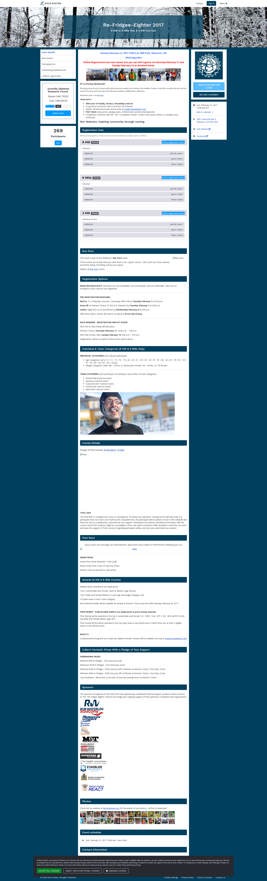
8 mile (121, 450)
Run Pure (94, 269)
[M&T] (133, 739)
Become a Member (209, 94)
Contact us (220, 877)
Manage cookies (117, 870)
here (101, 95)
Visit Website (203, 129)
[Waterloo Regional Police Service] (133, 777)
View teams (47, 58)
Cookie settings (171, 877)
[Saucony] (133, 713)
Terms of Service (204, 877)
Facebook (201, 136)
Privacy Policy (187, 877)
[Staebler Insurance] (133, 768)
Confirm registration (51, 76)
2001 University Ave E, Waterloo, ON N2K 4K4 (207, 120)
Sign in (211, 3)
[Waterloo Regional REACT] (133, 788)
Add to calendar (204, 112)
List (58, 142)
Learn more (58, 113)
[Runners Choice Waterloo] (133, 719)
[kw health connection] (133, 549)
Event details (48, 52)
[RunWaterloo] (133, 705)
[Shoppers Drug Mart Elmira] (133, 756)
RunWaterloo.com (111, 808)
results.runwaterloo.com (135, 109)
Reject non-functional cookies (83, 870)
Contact (199, 3)
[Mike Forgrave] (133, 729)
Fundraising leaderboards (54, 70)
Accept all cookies (49, 870)
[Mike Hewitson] (133, 748)
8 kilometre (110, 450)
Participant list (48, 64)
